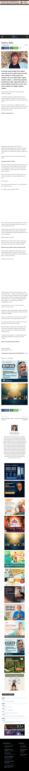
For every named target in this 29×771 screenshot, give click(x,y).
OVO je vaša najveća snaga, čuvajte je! (7, 419)
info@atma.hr (7, 747)
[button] (2, 36)
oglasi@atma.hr (11, 750)
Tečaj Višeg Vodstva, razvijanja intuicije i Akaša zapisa (13, 716)
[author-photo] (14, 431)
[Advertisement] (14, 20)
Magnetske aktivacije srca (8, 709)
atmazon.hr (22, 752)
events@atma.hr (7, 759)
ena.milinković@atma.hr (9, 763)
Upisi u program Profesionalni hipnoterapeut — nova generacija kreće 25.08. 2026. (13, 722)
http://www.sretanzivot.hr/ (14, 434)
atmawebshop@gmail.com (9, 754)
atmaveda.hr (22, 755)
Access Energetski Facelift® (8, 701)
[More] (20, 48)
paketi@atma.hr (9, 767)
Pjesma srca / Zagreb (7, 706)
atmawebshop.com (24, 747)
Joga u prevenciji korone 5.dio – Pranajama (21, 419)
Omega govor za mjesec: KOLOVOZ (10, 713)
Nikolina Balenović (6, 44)
